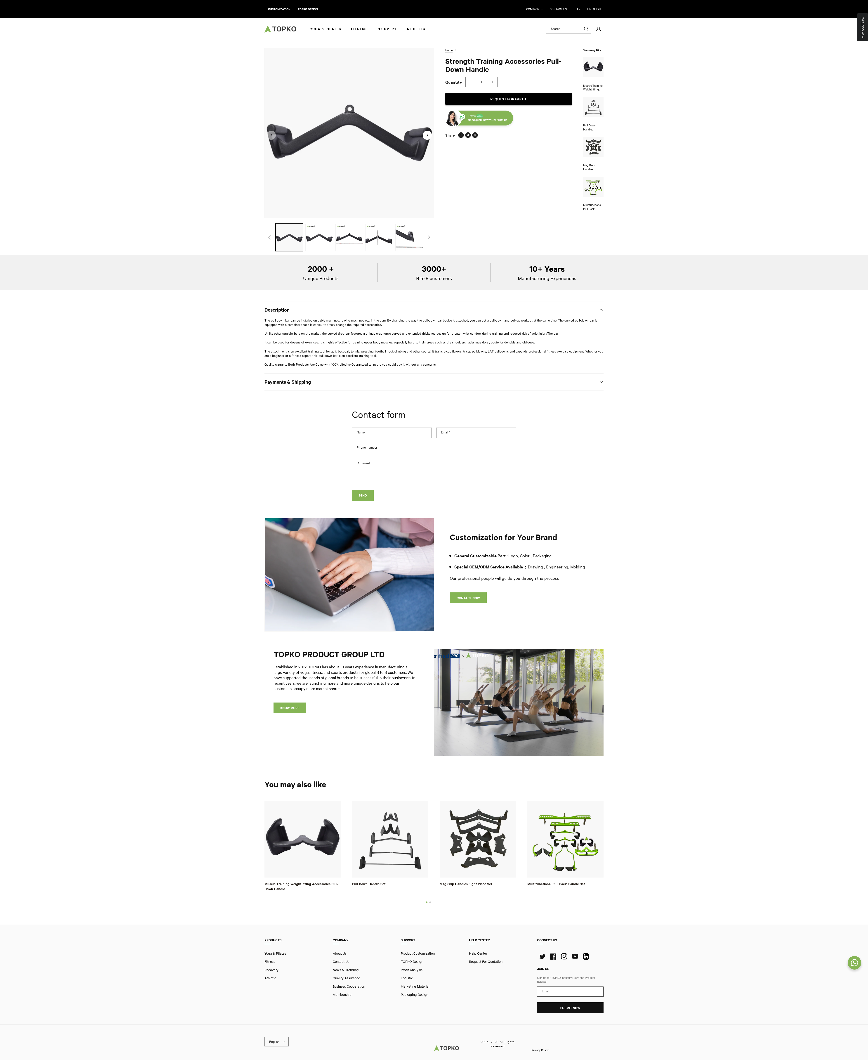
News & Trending (346, 969)
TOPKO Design (412, 961)
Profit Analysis (411, 969)
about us (340, 953)
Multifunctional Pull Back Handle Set (556, 883)
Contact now (468, 598)
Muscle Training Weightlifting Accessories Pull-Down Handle (301, 886)
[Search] (586, 28)
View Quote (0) (862, 27)
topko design (308, 9)
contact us (558, 9)
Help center (478, 953)
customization (279, 9)
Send (363, 495)
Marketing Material (415, 986)
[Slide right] (427, 135)
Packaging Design (414, 994)
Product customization (418, 953)
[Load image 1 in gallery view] (289, 237)
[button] (426, 902)
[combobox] (568, 28)
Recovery (271, 969)
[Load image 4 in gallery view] (379, 237)
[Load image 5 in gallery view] (409, 237)
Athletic (270, 978)
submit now (570, 1008)
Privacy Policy (540, 1050)
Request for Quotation (485, 961)
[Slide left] (271, 135)
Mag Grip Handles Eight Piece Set (466, 883)
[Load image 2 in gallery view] (319, 237)
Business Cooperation (349, 986)
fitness (269, 961)
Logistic (407, 978)
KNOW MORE (289, 708)
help (576, 9)
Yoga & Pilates (275, 953)
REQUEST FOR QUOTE (508, 99)
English (594, 9)
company (533, 9)
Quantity (453, 82)
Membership (342, 994)
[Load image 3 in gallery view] (349, 237)
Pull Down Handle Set (369, 883)
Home (449, 50)
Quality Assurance (346, 978)
